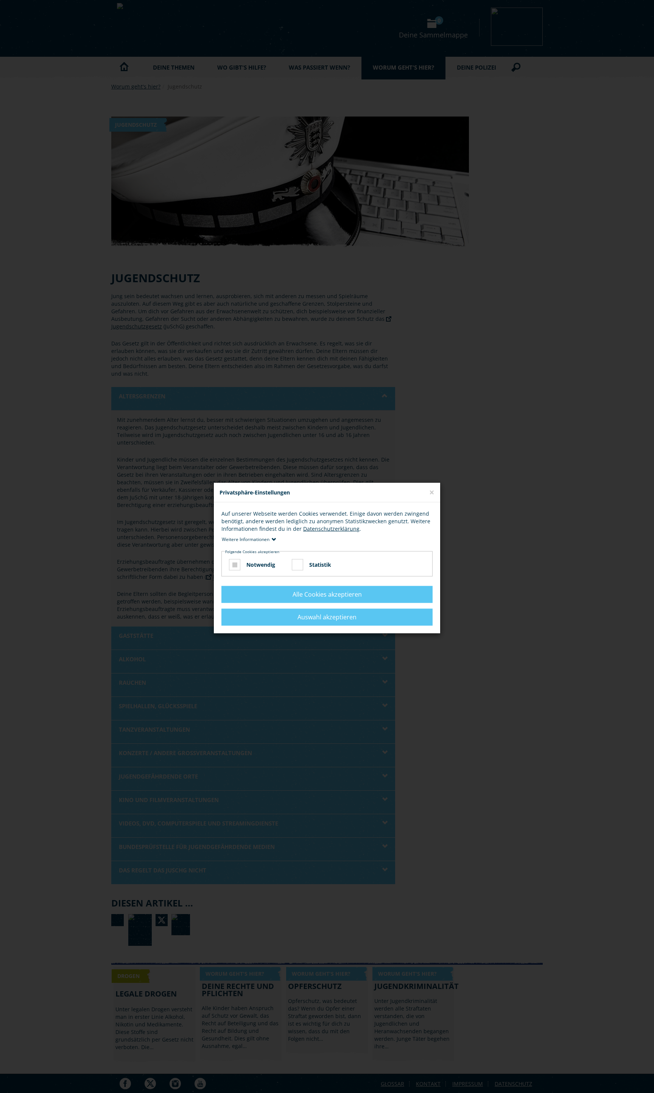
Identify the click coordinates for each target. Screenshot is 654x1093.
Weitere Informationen (245, 539)
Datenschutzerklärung (331, 528)
